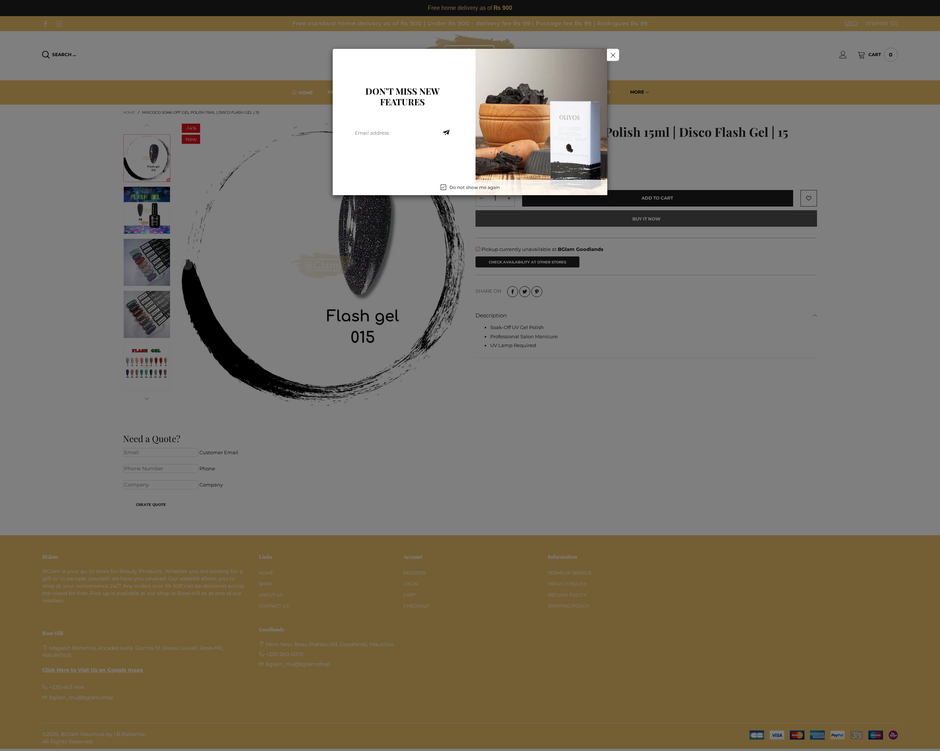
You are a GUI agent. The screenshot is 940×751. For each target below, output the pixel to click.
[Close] (613, 55)
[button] (446, 133)
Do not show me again (474, 187)
